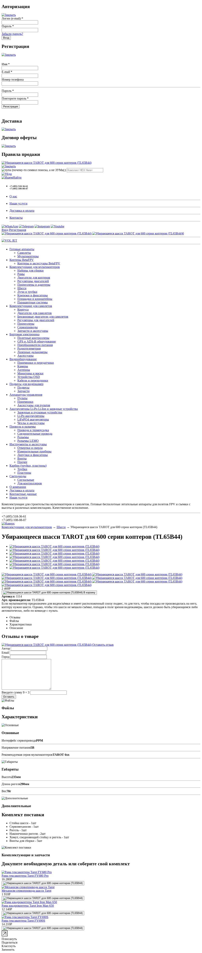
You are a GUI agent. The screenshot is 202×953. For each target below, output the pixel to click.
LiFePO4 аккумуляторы (33, 419)
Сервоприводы (27, 327)
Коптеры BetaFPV (21, 260)
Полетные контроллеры (33, 338)
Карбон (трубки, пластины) (28, 465)
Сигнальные (25, 479)
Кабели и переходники (32, 380)
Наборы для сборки (30, 270)
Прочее (22, 462)
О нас (13, 196)
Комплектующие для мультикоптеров (34, 267)
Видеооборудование (23, 359)
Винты (22, 458)
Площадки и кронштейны (34, 299)
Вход (5, 230)
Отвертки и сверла (30, 448)
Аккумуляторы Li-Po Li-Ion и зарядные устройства (43, 408)
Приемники (25, 401)
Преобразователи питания (35, 345)
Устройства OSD (28, 377)
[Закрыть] (9, 15)
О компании (17, 487)
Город (5, 656)
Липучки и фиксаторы (32, 455)
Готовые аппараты (21, 249)
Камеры (22, 366)
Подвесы (23, 387)
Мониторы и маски (30, 373)
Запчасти (23, 391)
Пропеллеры (25, 323)
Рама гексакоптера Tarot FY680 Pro (25, 875)
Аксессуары (25, 355)
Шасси (21, 288)
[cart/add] (43, 883)
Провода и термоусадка (33, 430)
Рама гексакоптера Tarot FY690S (23, 920)
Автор (6, 648)
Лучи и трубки (27, 291)
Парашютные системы (32, 302)
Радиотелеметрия (29, 348)
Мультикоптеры (28, 256)
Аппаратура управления (25, 394)
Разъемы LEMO (28, 440)
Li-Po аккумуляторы (30, 416)
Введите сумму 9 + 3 (15, 692)
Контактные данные (23, 494)
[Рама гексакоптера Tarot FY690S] (25, 917)
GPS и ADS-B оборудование (36, 341)
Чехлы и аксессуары (31, 423)
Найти (17, 177)
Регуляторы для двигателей (35, 320)
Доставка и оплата (21, 210)
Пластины (24, 472)
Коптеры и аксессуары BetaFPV (38, 263)
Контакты (16, 217)
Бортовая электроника (24, 334)
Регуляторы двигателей (33, 281)
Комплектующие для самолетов (30, 306)
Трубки (22, 469)
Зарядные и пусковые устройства (39, 412)
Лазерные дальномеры (32, 352)
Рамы (21, 274)
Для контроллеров (29, 483)
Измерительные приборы (34, 451)
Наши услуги (18, 203)
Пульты (22, 398)
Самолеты (24, 252)
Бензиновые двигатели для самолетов (42, 316)
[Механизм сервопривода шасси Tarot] (28, 887)
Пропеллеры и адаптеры (33, 284)
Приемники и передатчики (35, 362)
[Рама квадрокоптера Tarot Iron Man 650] (29, 902)
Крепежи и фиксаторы (32, 295)
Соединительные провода (34, 433)
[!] (7, 174)
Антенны (23, 369)
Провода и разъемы (22, 426)
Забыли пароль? (12, 33)
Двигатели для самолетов (34, 313)
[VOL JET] (9, 240)
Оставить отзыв (103, 644)
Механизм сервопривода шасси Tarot (26, 890)
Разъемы (23, 437)
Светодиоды (17, 476)
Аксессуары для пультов (33, 405)
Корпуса (23, 309)
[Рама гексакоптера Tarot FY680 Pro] (27, 872)
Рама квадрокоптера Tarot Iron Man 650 (28, 905)
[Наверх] (8, 523)
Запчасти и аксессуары (32, 330)
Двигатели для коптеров (33, 277)
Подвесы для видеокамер (26, 384)
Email (5, 652)
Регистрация (17, 230)
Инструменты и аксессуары (28, 444)
